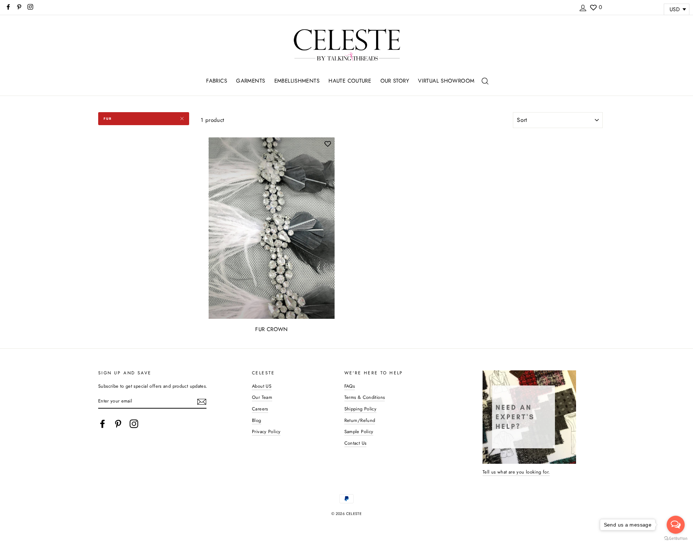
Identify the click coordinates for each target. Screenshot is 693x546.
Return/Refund (359, 420)
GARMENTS (250, 81)
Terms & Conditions (364, 397)
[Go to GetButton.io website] (675, 538)
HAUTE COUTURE (349, 81)
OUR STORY (394, 81)
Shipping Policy (360, 408)
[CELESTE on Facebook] (102, 423)
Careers (260, 408)
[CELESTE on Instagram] (134, 423)
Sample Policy (359, 431)
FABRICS (216, 81)
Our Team (262, 397)
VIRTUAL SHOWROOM (446, 81)
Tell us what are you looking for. (516, 471)
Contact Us (355, 443)
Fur (108, 118)
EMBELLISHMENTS (296, 81)
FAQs (349, 386)
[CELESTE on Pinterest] (118, 423)
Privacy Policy (266, 431)
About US (261, 386)
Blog (256, 420)
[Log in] (583, 7)
